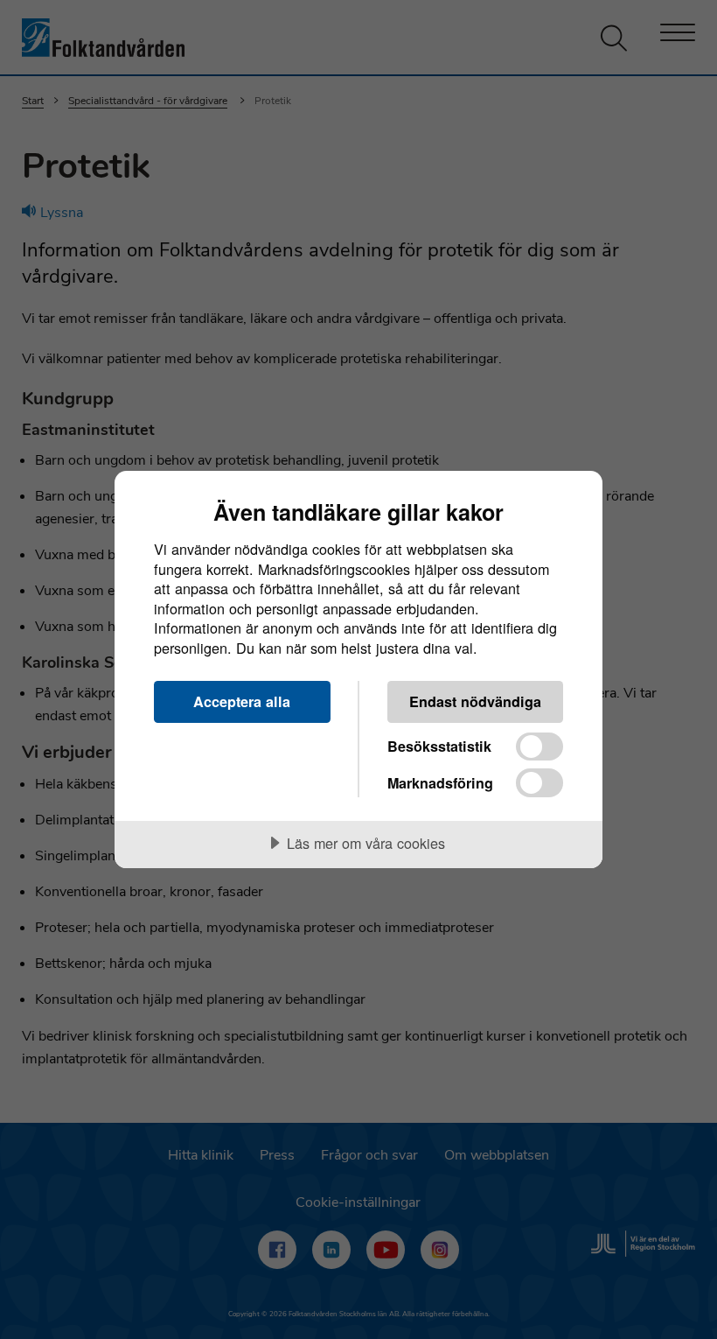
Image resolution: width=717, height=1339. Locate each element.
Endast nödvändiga (475, 701)
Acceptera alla (241, 701)
